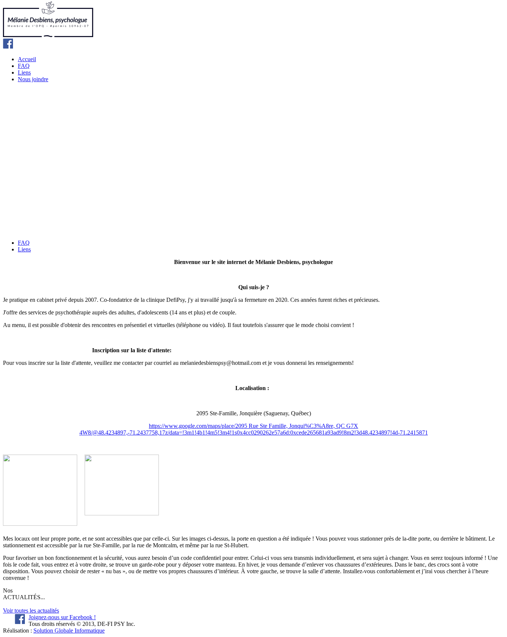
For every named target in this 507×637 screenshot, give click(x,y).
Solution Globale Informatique (69, 630)
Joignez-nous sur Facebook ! (62, 617)
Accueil (27, 59)
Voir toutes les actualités (31, 610)
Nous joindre (33, 79)
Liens (24, 72)
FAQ (24, 66)
